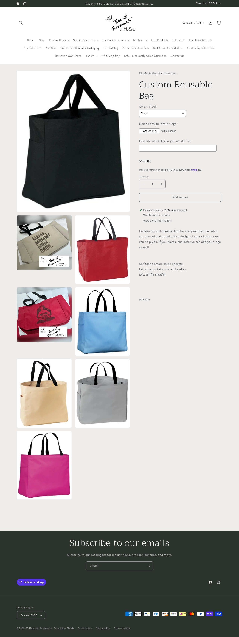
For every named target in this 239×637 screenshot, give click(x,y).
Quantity (144, 176)
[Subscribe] (149, 565)
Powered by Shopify (64, 628)
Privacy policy (103, 628)
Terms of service (122, 628)
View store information (157, 220)
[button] (21, 23)
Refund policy (85, 628)
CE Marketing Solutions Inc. (39, 628)
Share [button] (146, 299)
